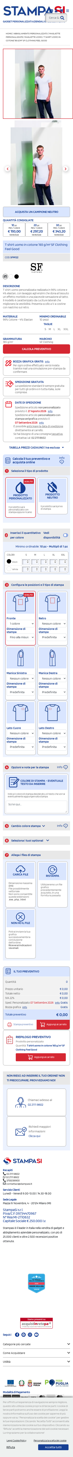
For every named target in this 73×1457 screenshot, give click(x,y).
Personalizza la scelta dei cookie (50, 1440)
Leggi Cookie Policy (16, 1440)
